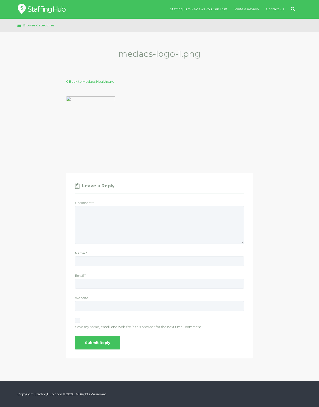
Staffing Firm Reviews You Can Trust (199, 9)
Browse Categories (38, 25)
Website (81, 298)
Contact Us (275, 9)
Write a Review (247, 9)
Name (81, 253)
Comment (84, 203)
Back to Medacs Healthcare (91, 81)
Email (80, 275)
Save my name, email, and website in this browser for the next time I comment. (138, 327)
